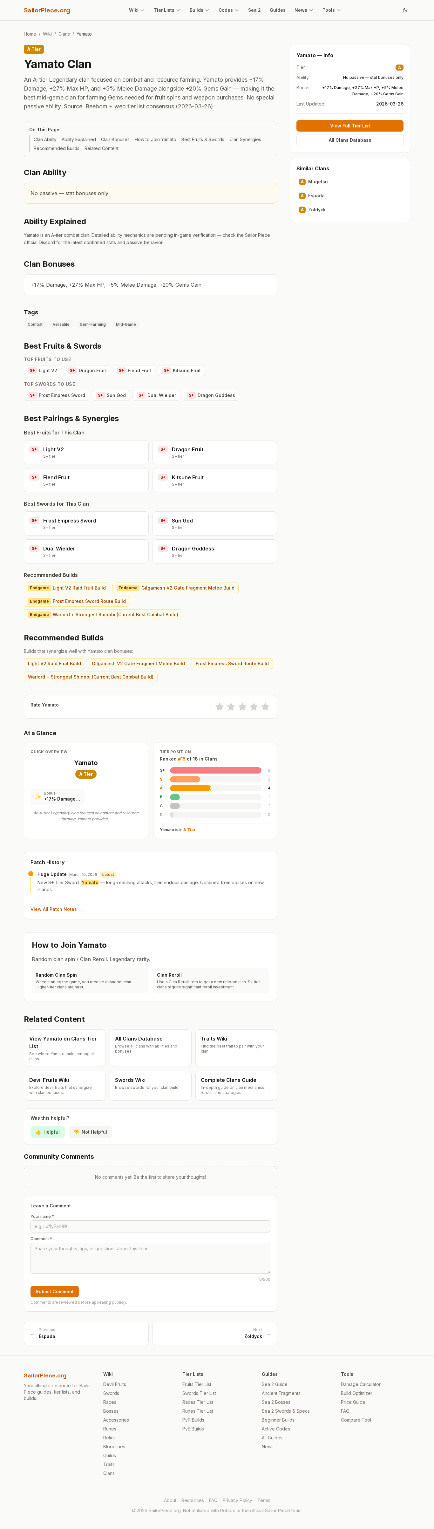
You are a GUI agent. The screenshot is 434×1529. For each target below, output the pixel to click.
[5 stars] (265, 707)
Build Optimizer (356, 1393)
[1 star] (219, 707)
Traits (109, 1464)
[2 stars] (231, 707)
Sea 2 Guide (275, 1384)
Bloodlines (114, 1446)
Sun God (112, 395)
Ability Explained (79, 139)
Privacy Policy (237, 1500)
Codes (226, 10)
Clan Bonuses (115, 139)
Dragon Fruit (88, 370)
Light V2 (43, 370)
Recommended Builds (56, 148)
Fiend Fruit (135, 370)
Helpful (48, 1132)
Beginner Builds (278, 1420)
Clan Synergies (245, 139)
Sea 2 (254, 10)
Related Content (102, 148)
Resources (192, 1500)
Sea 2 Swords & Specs (286, 1411)
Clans (64, 34)
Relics (109, 1437)
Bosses (111, 1411)
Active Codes (276, 1428)
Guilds (109, 1455)
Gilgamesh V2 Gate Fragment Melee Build (176, 587)
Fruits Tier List (196, 1384)
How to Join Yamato (155, 139)
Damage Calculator (361, 1384)
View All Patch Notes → (57, 909)
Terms (263, 1500)
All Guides (272, 1437)
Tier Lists (164, 10)
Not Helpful (90, 1132)
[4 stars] (254, 707)
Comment (41, 1238)
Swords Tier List (199, 1393)
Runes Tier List (197, 1411)
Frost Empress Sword (57, 395)
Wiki (134, 10)
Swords (111, 1393)
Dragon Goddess (212, 395)
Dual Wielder (157, 395)
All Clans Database (350, 140)
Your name (42, 1216)
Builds (196, 10)
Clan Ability (45, 139)
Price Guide (353, 1402)
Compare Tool (356, 1420)
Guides (278, 10)
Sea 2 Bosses (276, 1402)
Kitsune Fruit (182, 370)
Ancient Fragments (281, 1393)
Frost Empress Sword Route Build (78, 601)
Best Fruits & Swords (202, 139)
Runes (109, 1428)
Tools (328, 10)
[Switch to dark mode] (405, 10)
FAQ (345, 1411)
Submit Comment (55, 1291)
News (301, 10)
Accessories (116, 1420)
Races (109, 1402)
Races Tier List (197, 1402)
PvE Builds (193, 1428)
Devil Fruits (114, 1384)
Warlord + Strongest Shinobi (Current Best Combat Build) (104, 614)
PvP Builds (193, 1420)
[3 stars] (242, 707)
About (170, 1500)
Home (30, 34)
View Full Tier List (350, 125)
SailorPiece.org (47, 10)
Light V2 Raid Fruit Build (68, 587)
